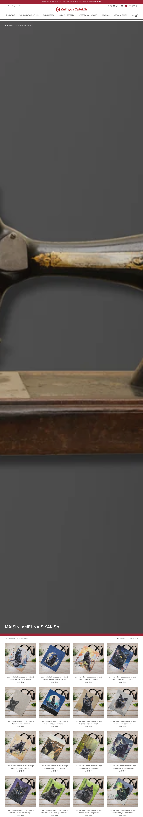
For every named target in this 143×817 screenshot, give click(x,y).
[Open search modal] (6, 15)
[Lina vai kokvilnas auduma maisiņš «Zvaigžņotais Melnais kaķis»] (54, 658)
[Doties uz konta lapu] (133, 15)
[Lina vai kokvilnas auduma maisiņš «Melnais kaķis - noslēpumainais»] (54, 791)
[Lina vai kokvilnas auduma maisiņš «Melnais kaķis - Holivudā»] (54, 747)
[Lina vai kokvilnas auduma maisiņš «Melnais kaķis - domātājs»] (122, 791)
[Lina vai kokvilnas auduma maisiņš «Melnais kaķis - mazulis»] (20, 702)
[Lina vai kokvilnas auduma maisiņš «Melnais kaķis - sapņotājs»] (122, 658)
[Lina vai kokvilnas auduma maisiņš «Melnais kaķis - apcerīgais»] (122, 747)
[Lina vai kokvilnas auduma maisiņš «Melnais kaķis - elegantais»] (88, 791)
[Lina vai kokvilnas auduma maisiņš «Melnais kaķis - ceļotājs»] (88, 747)
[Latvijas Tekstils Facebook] (109, 6)
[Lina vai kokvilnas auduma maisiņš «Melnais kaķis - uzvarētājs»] (20, 791)
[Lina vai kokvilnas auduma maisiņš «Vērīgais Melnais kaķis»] (88, 702)
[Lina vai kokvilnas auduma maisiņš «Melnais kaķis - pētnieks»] (20, 658)
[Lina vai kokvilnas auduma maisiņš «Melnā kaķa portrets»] (122, 702)
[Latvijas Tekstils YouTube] (122, 6)
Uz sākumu (9, 25)
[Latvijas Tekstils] (71, 9)
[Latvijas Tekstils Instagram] (111, 6)
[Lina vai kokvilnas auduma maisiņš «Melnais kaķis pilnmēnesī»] (54, 702)
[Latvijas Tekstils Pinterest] (114, 6)
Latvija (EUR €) (132, 6)
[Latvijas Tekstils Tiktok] (117, 6)
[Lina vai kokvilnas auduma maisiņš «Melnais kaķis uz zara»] (20, 747)
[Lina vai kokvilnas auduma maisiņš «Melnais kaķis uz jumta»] (88, 658)
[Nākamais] (129, 15)
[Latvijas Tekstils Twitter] (119, 6)
